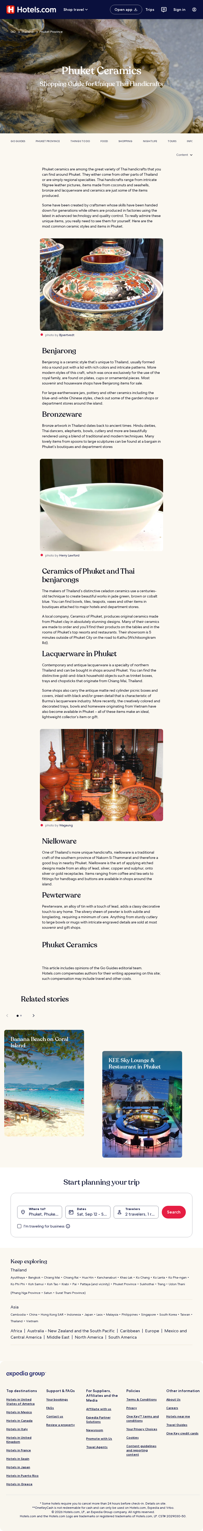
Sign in (179, 9)
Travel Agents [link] (97, 1447)
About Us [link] (173, 1399)
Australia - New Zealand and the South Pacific (71, 1331)
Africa (16, 1331)
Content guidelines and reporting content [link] (141, 1450)
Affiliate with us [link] (98, 1409)
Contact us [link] (54, 1416)
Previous (7, 1015)
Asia (15, 1307)
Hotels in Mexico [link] (19, 1412)
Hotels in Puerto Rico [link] (22, 1476)
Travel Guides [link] (176, 1425)
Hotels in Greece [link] (19, 1484)
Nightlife (150, 141)
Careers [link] (172, 1408)
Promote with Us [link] (99, 1439)
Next (31, 1015)
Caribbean (130, 1331)
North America (89, 1337)
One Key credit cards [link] (182, 1433)
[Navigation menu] (194, 9)
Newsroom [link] (94, 1430)
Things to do (80, 141)
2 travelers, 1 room (142, 1214)
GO (13, 32)
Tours (172, 141)
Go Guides (18, 141)
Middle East (58, 1337)
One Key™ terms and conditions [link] (142, 1418)
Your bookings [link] (57, 1399)
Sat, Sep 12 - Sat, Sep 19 (93, 1214)
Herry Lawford (69, 555)
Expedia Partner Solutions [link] (98, 1419)
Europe (152, 1331)
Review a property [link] (60, 1425)
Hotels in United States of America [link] (20, 1401)
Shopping (125, 141)
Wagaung (66, 825)
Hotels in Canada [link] (19, 1421)
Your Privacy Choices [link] (141, 1429)
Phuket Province (51, 32)
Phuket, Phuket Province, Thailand (45, 1214)
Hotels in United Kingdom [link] (18, 1439)
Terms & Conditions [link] (141, 1399)
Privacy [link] (131, 1408)
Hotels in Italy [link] (17, 1429)
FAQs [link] (50, 1408)
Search (174, 1212)
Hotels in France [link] (18, 1450)
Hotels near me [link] (178, 1416)
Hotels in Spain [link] (17, 1459)
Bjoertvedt (66, 335)
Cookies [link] (132, 1437)
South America (122, 1337)
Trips (149, 9)
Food (104, 141)
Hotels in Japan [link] (18, 1467)
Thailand (27, 32)
